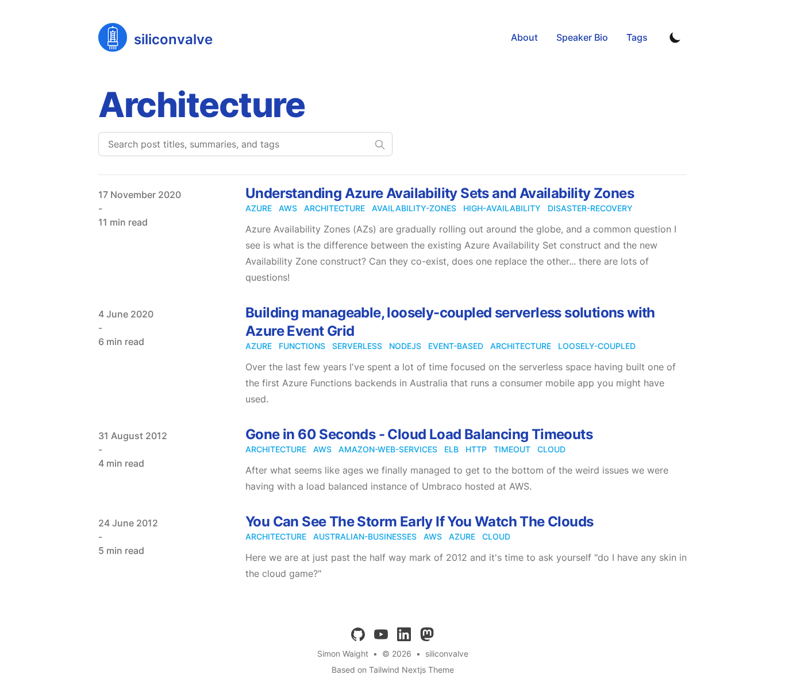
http (476, 449)
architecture (334, 208)
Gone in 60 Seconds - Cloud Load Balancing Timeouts (418, 434)
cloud (551, 449)
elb (451, 449)
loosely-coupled (597, 346)
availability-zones (414, 208)
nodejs (405, 346)
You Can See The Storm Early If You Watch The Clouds (419, 521)
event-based (455, 346)
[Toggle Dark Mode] (675, 37)
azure (258, 208)
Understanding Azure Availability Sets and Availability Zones (439, 193)
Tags (637, 37)
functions (302, 346)
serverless (357, 346)
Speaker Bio (582, 37)
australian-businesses (365, 536)
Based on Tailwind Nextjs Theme (393, 669)
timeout (512, 449)
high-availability (502, 208)
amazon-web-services (387, 449)
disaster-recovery (590, 208)
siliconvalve (446, 653)
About (524, 37)
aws (288, 208)
